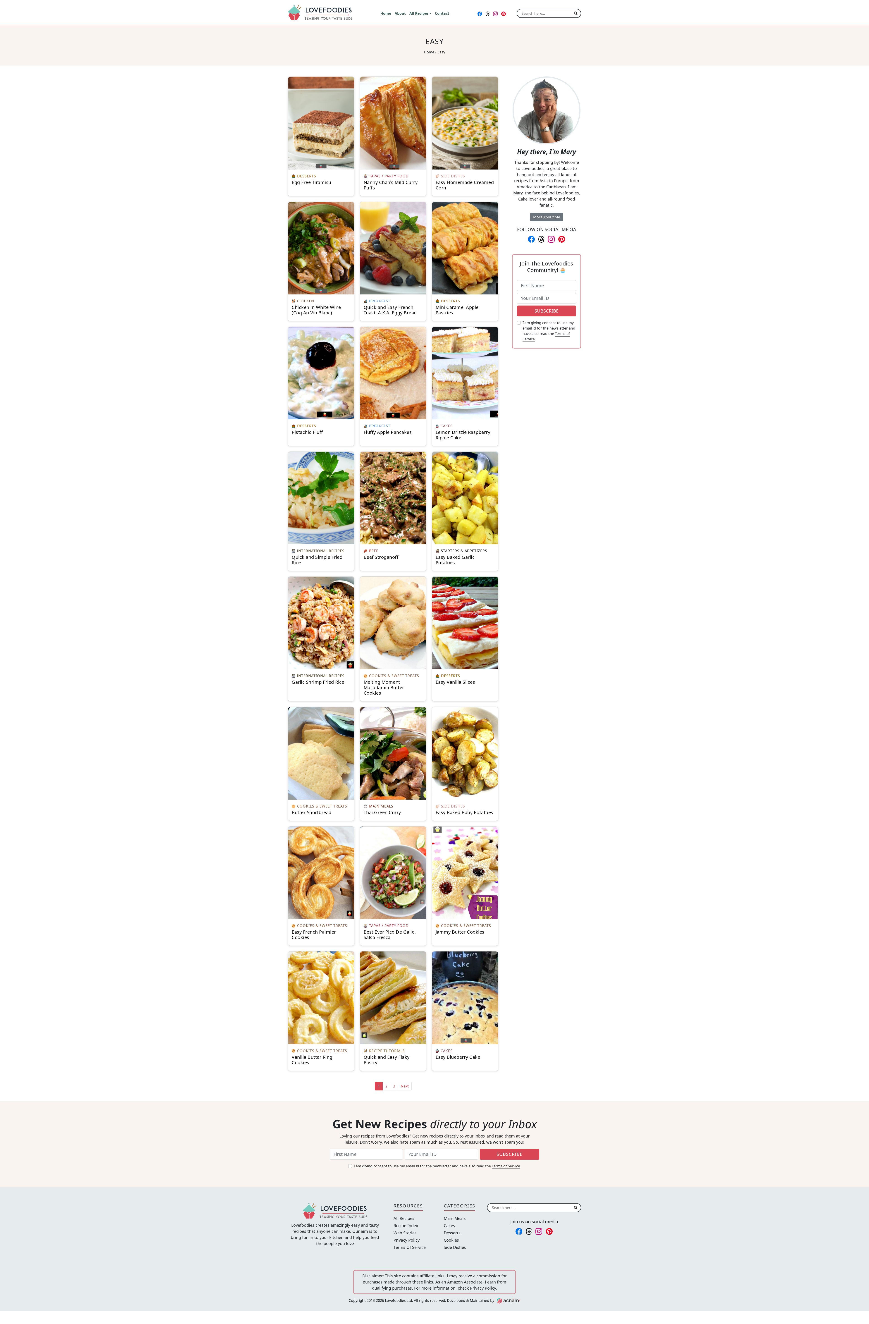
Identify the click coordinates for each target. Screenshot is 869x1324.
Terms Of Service (410, 1247)
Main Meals (455, 1218)
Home (429, 52)
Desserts (452, 1233)
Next (405, 1086)
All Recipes (404, 1218)
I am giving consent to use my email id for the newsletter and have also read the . (549, 331)
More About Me (546, 217)
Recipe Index (406, 1225)
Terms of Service (506, 1166)
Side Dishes (455, 1247)
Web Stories (405, 1233)
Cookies (451, 1240)
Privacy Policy (407, 1240)
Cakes (449, 1225)
